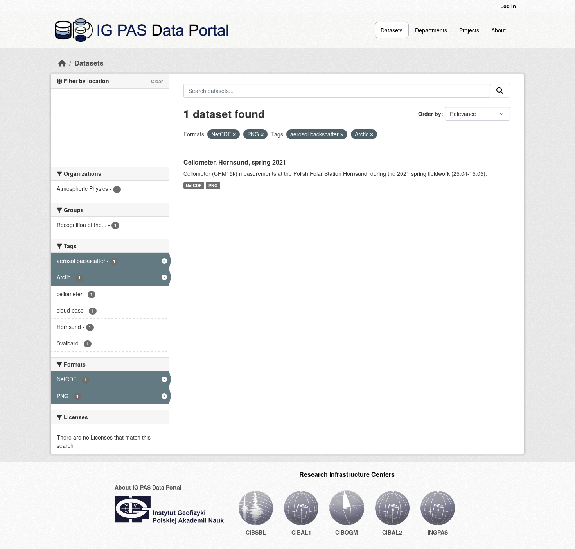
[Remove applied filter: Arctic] (371, 134)
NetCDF (193, 185)
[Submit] (500, 91)
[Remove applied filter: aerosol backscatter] (341, 134)
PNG (212, 185)
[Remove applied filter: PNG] (262, 134)
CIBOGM (346, 532)
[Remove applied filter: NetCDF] (234, 134)
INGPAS (438, 532)
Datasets (391, 30)
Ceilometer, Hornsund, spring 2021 (234, 161)
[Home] (62, 63)
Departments (431, 30)
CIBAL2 (392, 532)
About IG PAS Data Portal (148, 487)
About (498, 30)
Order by (429, 114)
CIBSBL (256, 532)
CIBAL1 (301, 532)
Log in (508, 6)
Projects (469, 30)
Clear (157, 81)
